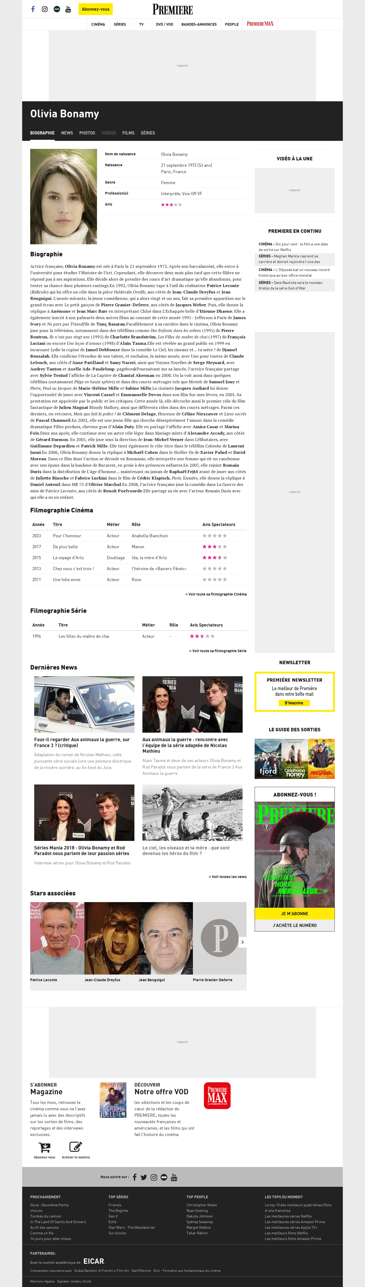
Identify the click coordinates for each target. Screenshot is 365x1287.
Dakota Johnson (200, 1216)
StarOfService (141, 1271)
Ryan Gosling (197, 1210)
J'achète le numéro (295, 925)
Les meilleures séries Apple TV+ (291, 1227)
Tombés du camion (45, 1216)
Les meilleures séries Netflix (288, 1216)
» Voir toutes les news (228, 876)
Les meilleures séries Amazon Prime (295, 1221)
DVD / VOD (164, 24)
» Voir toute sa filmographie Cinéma (216, 594)
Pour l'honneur (67, 535)
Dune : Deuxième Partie (49, 1205)
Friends (114, 1205)
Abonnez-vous (96, 9)
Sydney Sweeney (200, 1221)
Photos (87, 133)
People (232, 24)
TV (141, 24)
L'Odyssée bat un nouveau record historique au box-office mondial (294, 272)
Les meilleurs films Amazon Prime (293, 1238)
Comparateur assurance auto (51, 1271)
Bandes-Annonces (199, 24)
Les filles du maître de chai (84, 636)
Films (128, 133)
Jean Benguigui (152, 979)
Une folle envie (66, 579)
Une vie (36, 1210)
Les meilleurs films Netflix (286, 1233)
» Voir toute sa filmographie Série (218, 650)
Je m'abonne (294, 913)
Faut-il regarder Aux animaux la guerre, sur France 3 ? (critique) (82, 742)
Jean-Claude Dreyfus (102, 979)
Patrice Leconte (43, 979)
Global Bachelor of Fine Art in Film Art (101, 1271)
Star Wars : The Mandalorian (131, 1227)
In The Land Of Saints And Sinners (58, 1221)
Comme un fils (42, 1233)
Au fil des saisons (44, 1227)
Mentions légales (42, 1281)
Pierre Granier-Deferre (212, 979)
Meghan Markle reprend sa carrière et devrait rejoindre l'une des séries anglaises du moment (289, 260)
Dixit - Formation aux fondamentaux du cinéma (186, 1271)
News (67, 133)
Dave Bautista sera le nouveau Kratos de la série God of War (291, 285)
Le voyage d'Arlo (68, 557)
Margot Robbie (199, 1227)
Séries (120, 24)
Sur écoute (117, 1233)
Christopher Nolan (202, 1205)
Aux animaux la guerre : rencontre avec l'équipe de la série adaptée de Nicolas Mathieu (185, 745)
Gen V (113, 1216)
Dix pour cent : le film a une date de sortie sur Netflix (293, 247)
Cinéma (98, 24)
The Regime (118, 1210)
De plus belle (65, 546)
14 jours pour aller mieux (50, 1238)
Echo (112, 1221)
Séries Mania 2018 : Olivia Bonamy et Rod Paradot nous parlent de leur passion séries (81, 850)
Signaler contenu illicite (74, 1281)
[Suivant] (243, 942)
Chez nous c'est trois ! (73, 568)
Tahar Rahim (197, 1233)
